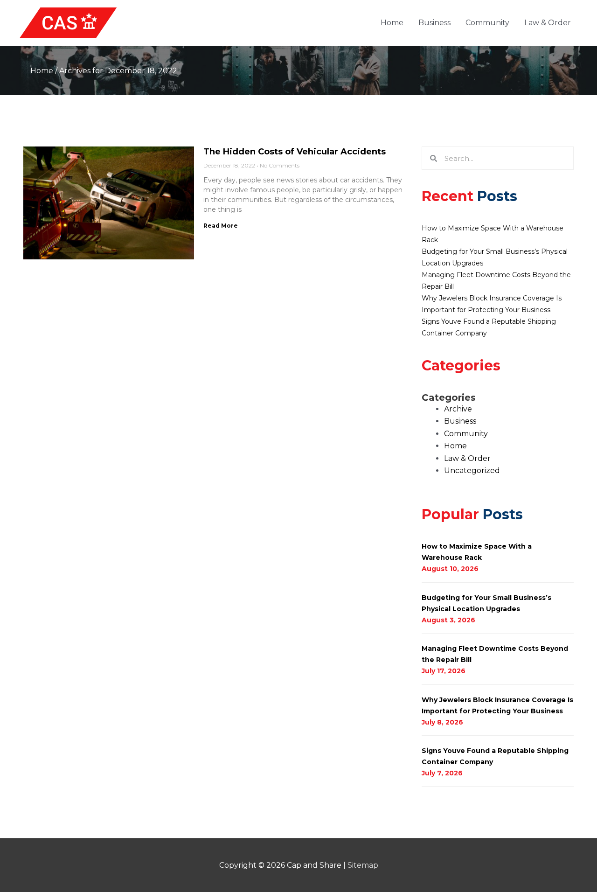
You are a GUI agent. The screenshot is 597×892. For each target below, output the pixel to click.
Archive (458, 408)
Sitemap (362, 865)
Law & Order (547, 22)
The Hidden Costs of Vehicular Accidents (294, 151)
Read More (220, 225)
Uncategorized (472, 470)
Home (392, 22)
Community (487, 22)
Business (434, 22)
